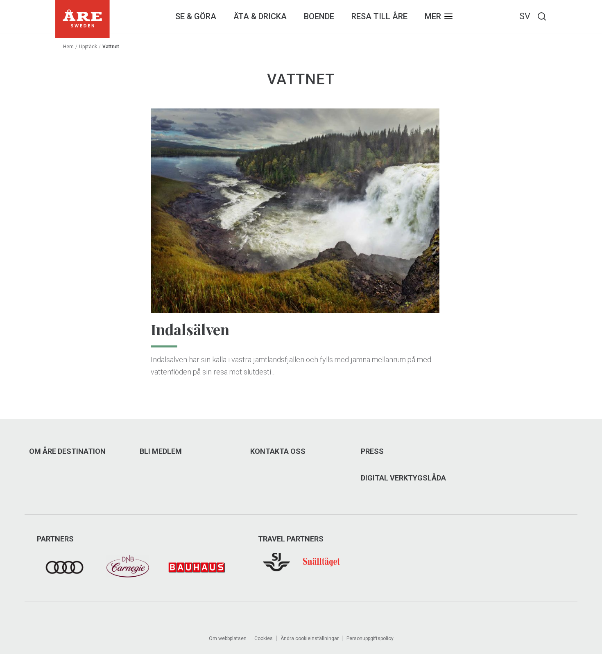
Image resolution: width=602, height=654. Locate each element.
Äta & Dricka (260, 16)
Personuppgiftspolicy (370, 638)
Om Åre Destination (67, 451)
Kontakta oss (278, 451)
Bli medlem (161, 451)
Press (372, 451)
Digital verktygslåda (403, 478)
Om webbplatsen (228, 638)
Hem (68, 47)
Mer (433, 16)
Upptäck (88, 47)
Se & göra (195, 16)
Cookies (263, 638)
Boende (319, 16)
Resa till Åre (379, 16)
